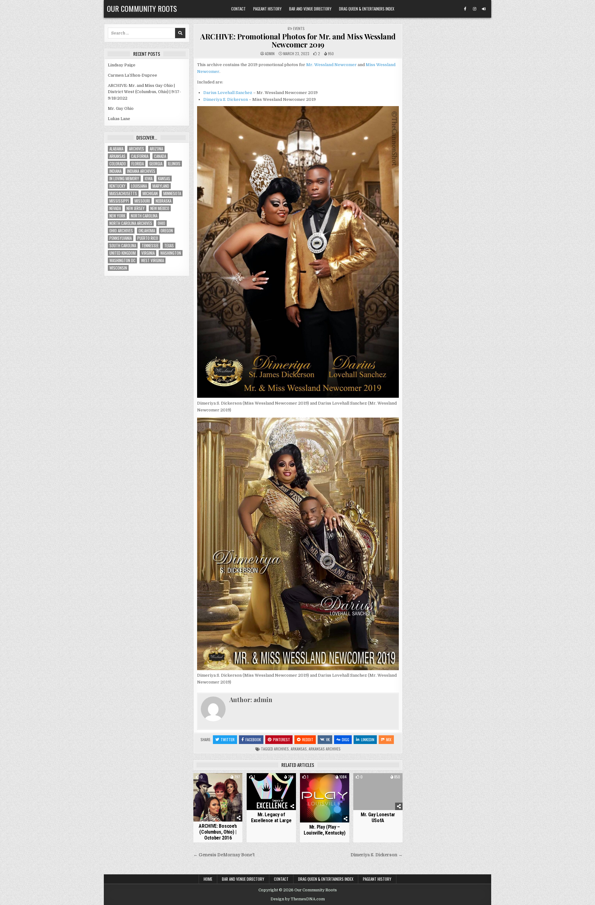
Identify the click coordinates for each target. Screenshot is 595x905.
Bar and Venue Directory (310, 9)
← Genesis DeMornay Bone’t (224, 855)
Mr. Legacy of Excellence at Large (271, 817)
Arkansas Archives (325, 748)
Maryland (160, 186)
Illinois (174, 164)
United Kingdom (122, 253)
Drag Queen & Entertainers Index (366, 9)
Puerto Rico (147, 238)
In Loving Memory (124, 178)
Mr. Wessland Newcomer (331, 64)
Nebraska (163, 201)
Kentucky (117, 186)
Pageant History (267, 9)
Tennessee (150, 246)
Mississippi (119, 201)
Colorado (117, 164)
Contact (238, 9)
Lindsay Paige (121, 65)
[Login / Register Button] (484, 9)
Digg (345, 739)
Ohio (161, 223)
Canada (160, 156)
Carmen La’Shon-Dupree (132, 75)
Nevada (115, 208)
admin (270, 54)
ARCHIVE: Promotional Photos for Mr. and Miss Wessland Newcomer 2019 (298, 40)
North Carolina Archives (130, 223)
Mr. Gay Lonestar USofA (378, 817)
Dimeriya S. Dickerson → (376, 855)
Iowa (148, 178)
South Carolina (122, 246)
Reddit (307, 739)
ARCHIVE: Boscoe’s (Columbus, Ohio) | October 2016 (218, 832)
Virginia (148, 253)
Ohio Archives (121, 231)
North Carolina (144, 216)
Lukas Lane (119, 118)
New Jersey (135, 208)
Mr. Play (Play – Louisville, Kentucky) (325, 830)
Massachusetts (123, 193)
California (139, 156)
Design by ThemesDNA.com (298, 899)
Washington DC (122, 260)
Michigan (150, 193)
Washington (170, 253)
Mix (388, 739)
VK (328, 739)
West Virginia (152, 260)
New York (117, 216)
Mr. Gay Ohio (121, 108)
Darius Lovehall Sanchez (227, 92)
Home (208, 879)
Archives (281, 748)
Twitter (228, 739)
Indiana (115, 171)
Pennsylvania (120, 238)
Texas (169, 246)
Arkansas (299, 748)
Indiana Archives (141, 171)
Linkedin (367, 739)
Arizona (156, 149)
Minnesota (172, 193)
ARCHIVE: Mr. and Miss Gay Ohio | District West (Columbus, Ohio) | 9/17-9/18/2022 (144, 92)
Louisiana (139, 186)
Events (299, 28)
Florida (137, 164)
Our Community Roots (142, 8)
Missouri (142, 201)
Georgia (155, 164)
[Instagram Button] (474, 9)
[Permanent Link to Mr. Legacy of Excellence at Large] (271, 791)
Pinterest (281, 739)
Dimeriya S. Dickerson (225, 99)
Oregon (167, 231)
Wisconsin (118, 268)
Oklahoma (147, 231)
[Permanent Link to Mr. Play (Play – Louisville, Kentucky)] (324, 797)
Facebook (253, 739)
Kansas (164, 178)
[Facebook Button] (465, 9)
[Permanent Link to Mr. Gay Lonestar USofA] (378, 791)
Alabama (116, 149)
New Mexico (159, 208)
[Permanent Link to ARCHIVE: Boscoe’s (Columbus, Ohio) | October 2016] (218, 797)
